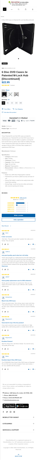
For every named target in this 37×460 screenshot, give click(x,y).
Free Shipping (19, 109)
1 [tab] (18, 58)
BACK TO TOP (18, 456)
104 (16, 103)
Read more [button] (5, 266)
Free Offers (7, 109)
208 (21, 103)
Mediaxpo (9, 126)
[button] (5, 85)
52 (12, 103)
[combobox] (16, 9)
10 (3, 103)
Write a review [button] (18, 215)
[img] (5, 230)
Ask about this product (10, 112)
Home (2, 16)
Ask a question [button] (18, 219)
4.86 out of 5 (23, 197)
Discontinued (13, 128)
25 (7, 103)
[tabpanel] (18, 39)
